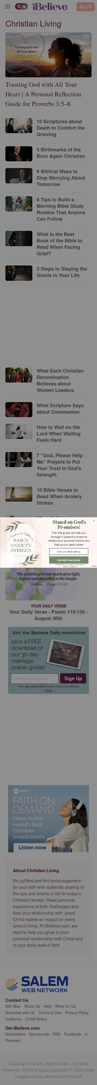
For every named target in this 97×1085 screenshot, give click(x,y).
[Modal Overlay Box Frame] (48, 542)
